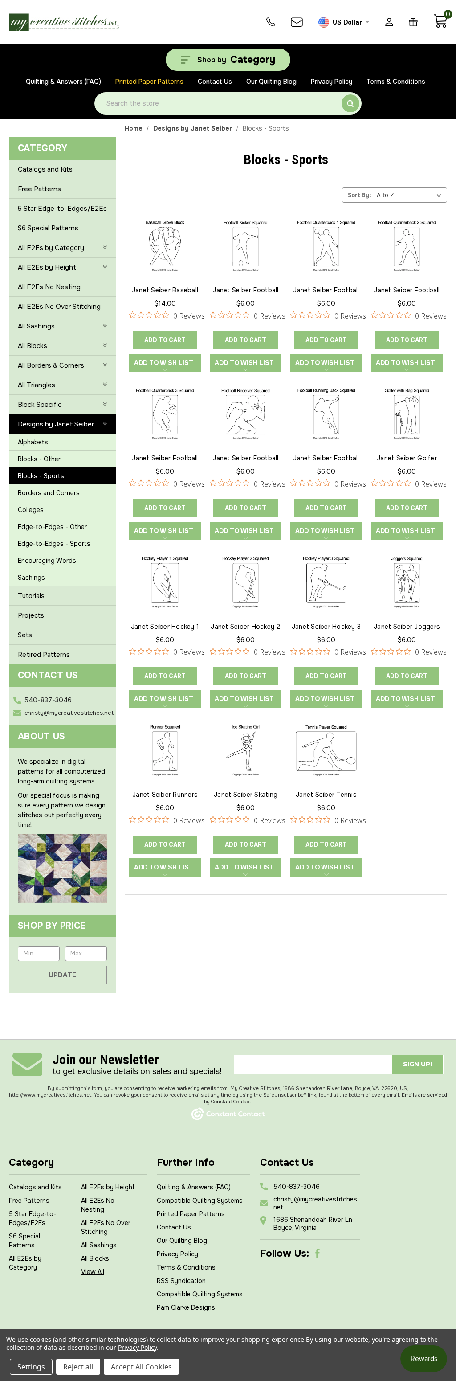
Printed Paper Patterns (149, 82)
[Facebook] (317, 1253)
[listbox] (411, 195)
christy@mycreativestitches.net (69, 713)
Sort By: (359, 195)
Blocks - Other (39, 459)
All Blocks (32, 345)
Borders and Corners (49, 493)
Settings (31, 1367)
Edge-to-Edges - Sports (54, 544)
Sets (25, 635)
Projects (31, 615)
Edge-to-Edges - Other (52, 527)
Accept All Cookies (141, 1367)
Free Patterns (39, 188)
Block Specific (39, 404)
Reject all (78, 1367)
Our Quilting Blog (271, 82)
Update (62, 975)
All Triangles (36, 385)
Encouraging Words (47, 561)
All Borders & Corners (51, 365)
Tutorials (31, 595)
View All (92, 1272)
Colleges (31, 510)
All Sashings (36, 326)
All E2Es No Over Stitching (59, 306)
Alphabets (33, 442)
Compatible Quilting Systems (200, 1201)
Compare (162, 255)
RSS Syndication (181, 1281)
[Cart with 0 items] (440, 26)
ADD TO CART (165, 340)
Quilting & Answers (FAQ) (63, 82)
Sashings (31, 578)
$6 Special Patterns (48, 228)
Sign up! (417, 1064)
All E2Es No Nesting (49, 287)
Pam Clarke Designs (186, 1307)
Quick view (165, 234)
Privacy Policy (331, 82)
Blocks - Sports (41, 476)
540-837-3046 (48, 700)
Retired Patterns (44, 654)
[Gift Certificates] (413, 22)
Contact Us (215, 82)
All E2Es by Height (47, 267)
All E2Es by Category (51, 247)
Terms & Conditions (395, 82)
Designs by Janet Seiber (56, 424)
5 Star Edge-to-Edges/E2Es (62, 208)
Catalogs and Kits (45, 169)
